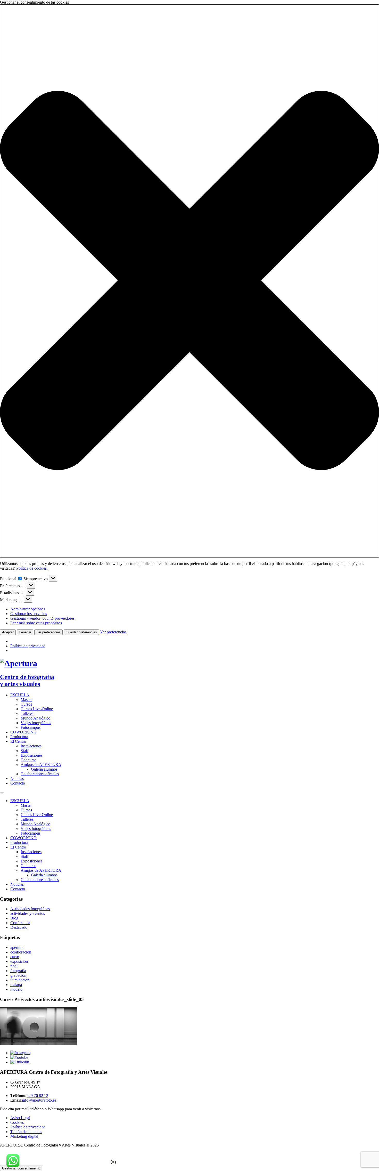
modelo (16, 989)
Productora (19, 736)
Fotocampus (30, 727)
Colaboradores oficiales (40, 774)
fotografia (18, 970)
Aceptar (8, 632)
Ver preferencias (48, 632)
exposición (19, 961)
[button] (189, 281)
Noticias (17, 778)
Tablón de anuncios (26, 1131)
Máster (26, 699)
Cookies (17, 1122)
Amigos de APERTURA (41, 764)
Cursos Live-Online (37, 709)
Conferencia (20, 922)
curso (14, 957)
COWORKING (23, 732)
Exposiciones (31, 755)
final (14, 966)
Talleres (27, 713)
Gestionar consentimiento (21, 1168)
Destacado (18, 927)
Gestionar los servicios (28, 613)
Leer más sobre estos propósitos (36, 623)
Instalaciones (31, 746)
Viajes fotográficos (36, 723)
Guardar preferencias (81, 632)
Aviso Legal (20, 1118)
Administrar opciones (27, 609)
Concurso (28, 760)
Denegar (25, 632)
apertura (16, 947)
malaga (16, 984)
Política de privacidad (27, 646)
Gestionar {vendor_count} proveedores (42, 618)
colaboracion (20, 952)
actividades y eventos (27, 913)
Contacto (17, 783)
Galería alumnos (44, 769)
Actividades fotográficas (30, 909)
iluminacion (19, 980)
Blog (14, 918)
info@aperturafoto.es (39, 1100)
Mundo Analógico (35, 718)
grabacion (18, 975)
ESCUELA (19, 695)
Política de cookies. (32, 568)
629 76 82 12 (37, 1095)
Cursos (26, 704)
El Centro (18, 741)
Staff (24, 750)
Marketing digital (24, 1136)
